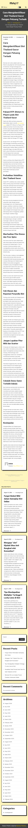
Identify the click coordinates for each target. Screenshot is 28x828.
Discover (6, 531)
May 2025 (7, 751)
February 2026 (9, 722)
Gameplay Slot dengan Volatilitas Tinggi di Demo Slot (14, 481)
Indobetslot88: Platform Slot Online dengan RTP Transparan (14, 475)
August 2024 (8, 780)
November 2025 (9, 732)
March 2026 (8, 719)
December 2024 (9, 767)
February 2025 (9, 761)
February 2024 (9, 799)
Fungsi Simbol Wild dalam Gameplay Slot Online (13, 499)
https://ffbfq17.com (18, 466)
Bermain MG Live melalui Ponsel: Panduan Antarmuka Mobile (13, 676)
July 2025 (7, 745)
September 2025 (9, 738)
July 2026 (7, 706)
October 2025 (8, 735)
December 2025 (9, 729)
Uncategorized (20, 37)
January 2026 (8, 726)
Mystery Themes (21, 826)
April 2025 (8, 754)
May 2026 (7, 713)
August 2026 (8, 703)
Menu (5, 7)
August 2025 (8, 742)
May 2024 (7, 790)
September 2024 (9, 777)
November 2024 (9, 770)
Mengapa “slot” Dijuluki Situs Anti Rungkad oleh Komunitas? (11, 547)
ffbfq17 (14, 3)
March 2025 (8, 758)
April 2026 (8, 716)
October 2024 (8, 774)
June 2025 (7, 748)
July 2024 (7, 783)
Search (5, 637)
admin (6, 39)
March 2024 (8, 796)
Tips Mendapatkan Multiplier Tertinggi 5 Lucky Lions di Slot (13, 595)
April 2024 (8, 793)
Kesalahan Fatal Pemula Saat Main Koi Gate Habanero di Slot (15, 671)
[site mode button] (19, 7)
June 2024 (7, 786)
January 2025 (8, 764)
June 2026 (7, 710)
